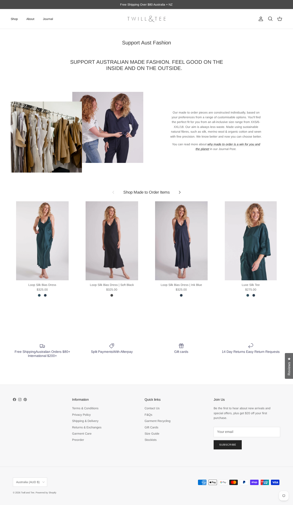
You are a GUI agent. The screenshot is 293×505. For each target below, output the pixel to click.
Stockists (151, 439)
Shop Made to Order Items (146, 192)
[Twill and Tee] (146, 18)
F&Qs (148, 414)
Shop (14, 18)
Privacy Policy (81, 414)
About (30, 18)
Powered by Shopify (46, 492)
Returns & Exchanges (86, 427)
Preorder (78, 439)
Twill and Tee (27, 492)
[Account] (260, 18)
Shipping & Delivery (85, 421)
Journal (48, 18)
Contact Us (152, 408)
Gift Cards (151, 427)
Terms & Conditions (85, 408)
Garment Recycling (158, 421)
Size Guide (152, 433)
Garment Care (82, 433)
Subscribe (227, 444)
